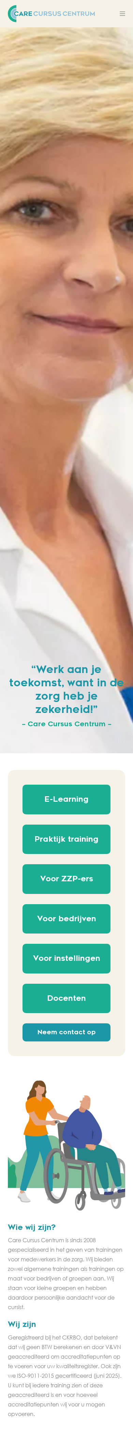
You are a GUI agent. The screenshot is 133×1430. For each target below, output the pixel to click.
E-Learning (66, 799)
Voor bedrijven (66, 918)
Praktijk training (66, 839)
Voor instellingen (66, 958)
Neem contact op (67, 1032)
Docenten (66, 998)
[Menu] (122, 13)
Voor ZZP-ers (66, 878)
